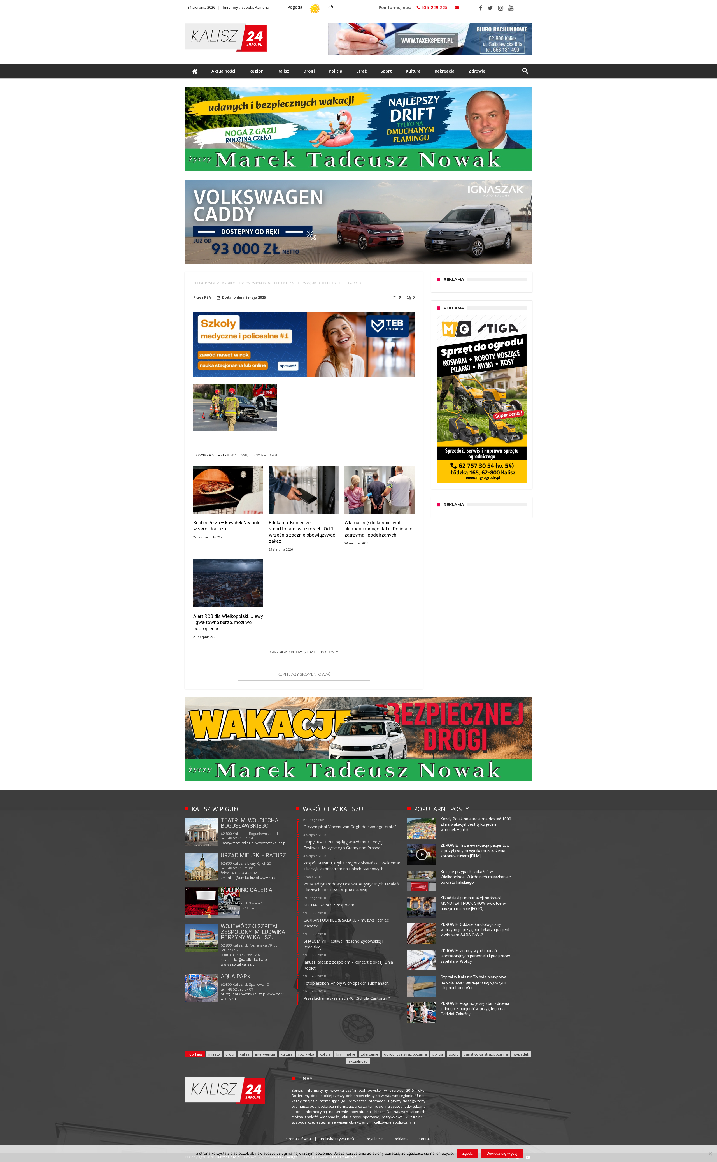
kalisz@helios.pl (234, 913)
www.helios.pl (259, 913)
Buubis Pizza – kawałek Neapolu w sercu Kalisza (226, 526)
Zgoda (467, 1153)
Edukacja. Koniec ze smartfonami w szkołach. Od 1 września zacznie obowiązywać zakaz (302, 532)
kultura (287, 1054)
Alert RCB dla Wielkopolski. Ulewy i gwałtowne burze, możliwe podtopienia (228, 622)
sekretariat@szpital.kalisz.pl (244, 959)
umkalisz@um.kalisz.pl (240, 878)
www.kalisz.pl (271, 878)
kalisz (245, 1054)
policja (437, 1054)
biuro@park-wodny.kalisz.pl (243, 994)
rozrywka (306, 1054)
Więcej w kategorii (261, 455)
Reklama (401, 1138)
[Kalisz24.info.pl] (226, 23)
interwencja (265, 1054)
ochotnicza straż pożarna (405, 1054)
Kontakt (425, 1138)
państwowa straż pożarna (486, 1054)
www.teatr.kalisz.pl (270, 843)
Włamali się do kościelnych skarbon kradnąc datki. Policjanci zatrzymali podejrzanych (378, 529)
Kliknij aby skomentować (303, 674)
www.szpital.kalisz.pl (238, 964)
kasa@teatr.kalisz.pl (238, 843)
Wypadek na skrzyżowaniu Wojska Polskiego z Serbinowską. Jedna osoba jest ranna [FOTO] (289, 283)
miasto (214, 1054)
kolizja (325, 1054)
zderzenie (369, 1054)
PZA (207, 297)
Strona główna (204, 283)
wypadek (521, 1054)
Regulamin (375, 1138)
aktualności (358, 1061)
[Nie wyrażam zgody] (710, 1153)
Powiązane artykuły (215, 455)
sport (453, 1054)
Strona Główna (298, 1138)
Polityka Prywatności (338, 1138)
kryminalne (345, 1054)
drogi (229, 1054)
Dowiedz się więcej (501, 1153)
